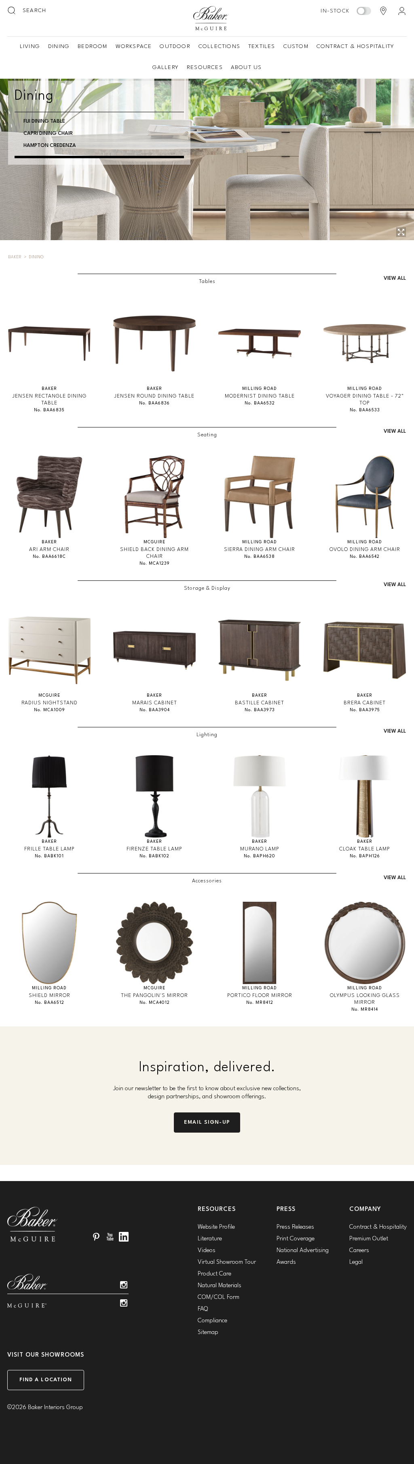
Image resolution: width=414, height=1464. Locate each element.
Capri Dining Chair (48, 133)
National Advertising (303, 1251)
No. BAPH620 (259, 856)
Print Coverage (296, 1239)
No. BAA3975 (365, 710)
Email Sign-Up (207, 1122)
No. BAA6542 (365, 557)
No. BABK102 (154, 856)
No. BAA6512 (49, 1003)
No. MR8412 (259, 1003)
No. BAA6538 (259, 557)
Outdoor (175, 46)
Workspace (134, 46)
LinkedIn (124, 1237)
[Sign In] (402, 11)
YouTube (110, 1237)
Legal (356, 1262)
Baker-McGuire (211, 18)
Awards (286, 1262)
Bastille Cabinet (259, 703)
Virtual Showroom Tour (227, 1262)
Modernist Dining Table (260, 396)
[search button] (12, 11)
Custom (295, 46)
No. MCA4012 (154, 1003)
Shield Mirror (49, 995)
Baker (14, 257)
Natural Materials (219, 1286)
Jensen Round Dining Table (154, 396)
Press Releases (295, 1227)
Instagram (124, 1285)
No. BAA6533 (365, 410)
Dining (59, 46)
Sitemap (208, 1333)
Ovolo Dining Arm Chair (365, 549)
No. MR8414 (364, 1009)
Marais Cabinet (154, 703)
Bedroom (92, 46)
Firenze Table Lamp (154, 849)
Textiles (261, 46)
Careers (359, 1251)
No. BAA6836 (154, 403)
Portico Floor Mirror (259, 995)
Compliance (212, 1321)
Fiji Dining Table (44, 121)
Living (30, 46)
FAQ (203, 1309)
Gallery (165, 67)
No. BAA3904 (154, 710)
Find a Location (45, 1379)
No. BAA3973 (260, 710)
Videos (206, 1251)
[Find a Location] (383, 11)
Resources (205, 67)
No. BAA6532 (260, 403)
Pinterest (96, 1237)
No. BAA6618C (49, 557)
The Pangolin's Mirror (154, 995)
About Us (246, 67)
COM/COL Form (218, 1297)
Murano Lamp (259, 849)
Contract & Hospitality (355, 46)
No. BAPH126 (365, 856)
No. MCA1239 (154, 563)
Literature (210, 1239)
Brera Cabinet (365, 703)
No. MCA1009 (49, 710)
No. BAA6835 (49, 410)
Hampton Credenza (49, 145)
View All (395, 278)
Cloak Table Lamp (364, 849)
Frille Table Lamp (49, 849)
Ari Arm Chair (49, 549)
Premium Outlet (368, 1239)
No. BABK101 (49, 856)
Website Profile (216, 1227)
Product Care (214, 1274)
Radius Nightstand (49, 703)
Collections (219, 46)
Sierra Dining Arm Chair (259, 549)
